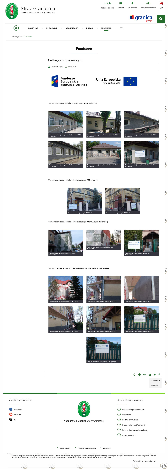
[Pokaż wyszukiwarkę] (161, 19)
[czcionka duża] (110, 3)
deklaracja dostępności (87, 448)
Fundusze (28, 37)
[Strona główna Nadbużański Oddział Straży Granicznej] (83, 409)
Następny (153, 385)
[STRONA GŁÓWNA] (16, 28)
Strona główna (17, 37)
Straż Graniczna (30, 8)
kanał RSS (107, 448)
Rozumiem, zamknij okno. (144, 461)
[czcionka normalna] (105, 3)
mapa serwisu (65, 448)
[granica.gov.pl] (140, 18)
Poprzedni (153, 379)
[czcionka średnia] (107, 3)
